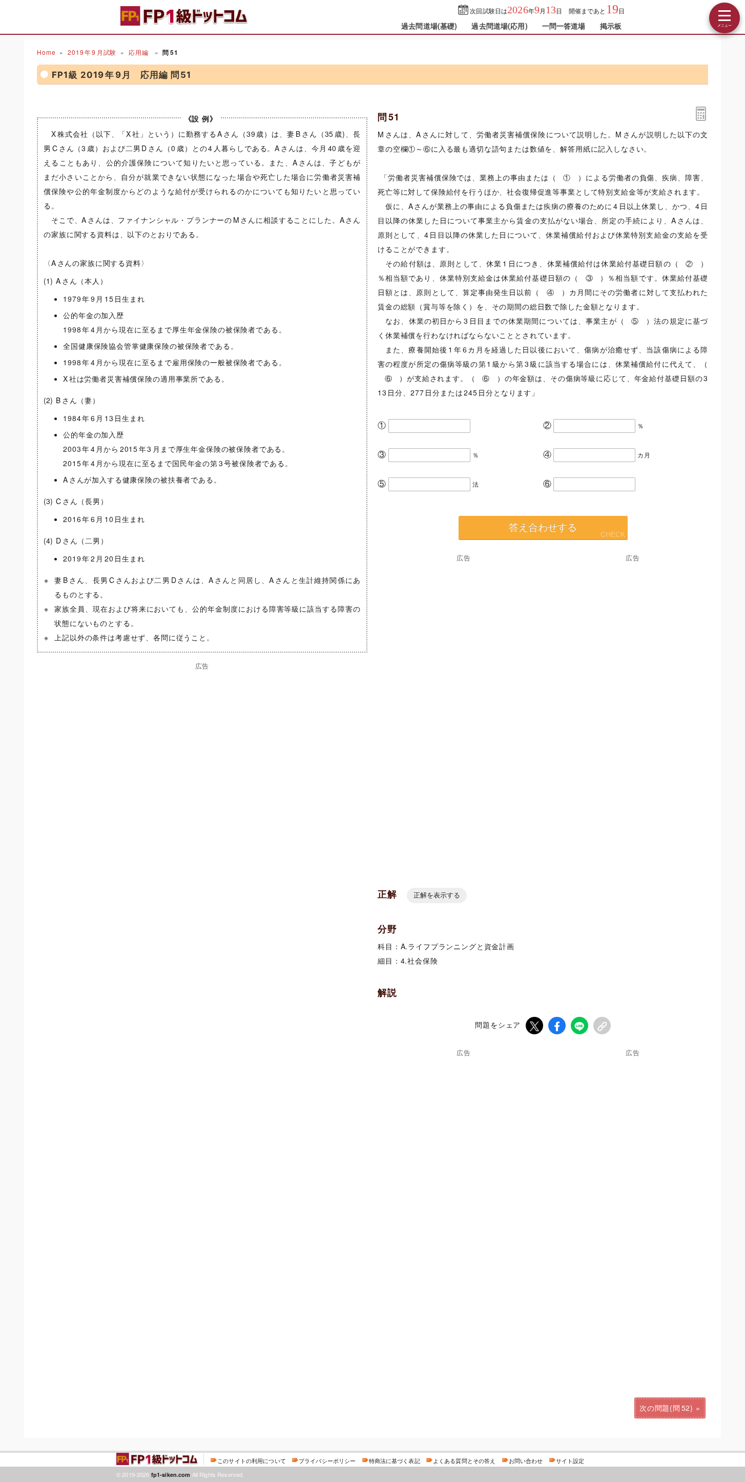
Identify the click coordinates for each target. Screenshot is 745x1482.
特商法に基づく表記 (394, 1460)
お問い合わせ (526, 1460)
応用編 (139, 52)
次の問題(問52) (666, 1408)
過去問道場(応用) (499, 25)
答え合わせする (543, 527)
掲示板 (611, 25)
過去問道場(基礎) (429, 25)
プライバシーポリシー (327, 1460)
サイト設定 (570, 1460)
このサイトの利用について (251, 1460)
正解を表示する (436, 895)
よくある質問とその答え (464, 1460)
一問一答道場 (564, 25)
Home (46, 52)
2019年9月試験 (92, 52)
